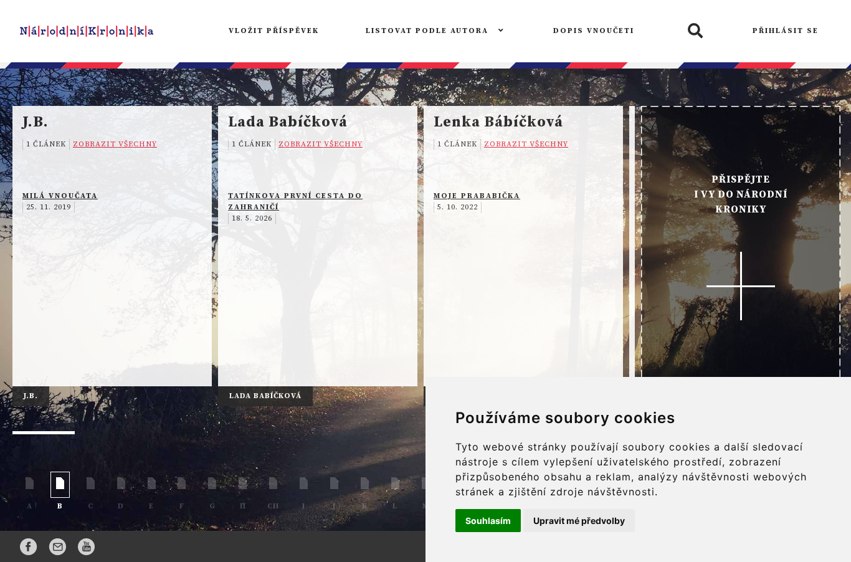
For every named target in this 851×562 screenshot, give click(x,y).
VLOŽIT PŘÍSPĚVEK (274, 31)
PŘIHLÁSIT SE (786, 31)
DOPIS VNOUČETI (593, 31)
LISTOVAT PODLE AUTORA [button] (429, 31)
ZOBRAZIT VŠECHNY (115, 144)
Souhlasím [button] (488, 520)
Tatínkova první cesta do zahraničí (295, 201)
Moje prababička (477, 196)
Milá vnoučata (60, 196)
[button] (693, 31)
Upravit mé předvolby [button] (579, 520)
